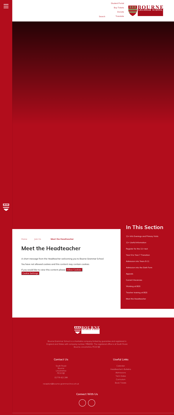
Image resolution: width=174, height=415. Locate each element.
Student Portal (117, 3)
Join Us (37, 239)
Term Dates (121, 376)
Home (24, 239)
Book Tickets (120, 383)
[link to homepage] (6, 208)
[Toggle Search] (91, 16)
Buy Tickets (119, 7)
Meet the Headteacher (62, 239)
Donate (120, 12)
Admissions (121, 372)
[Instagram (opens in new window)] (82, 403)
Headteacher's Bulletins (120, 369)
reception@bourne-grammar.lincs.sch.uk (61, 384)
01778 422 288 (61, 377)
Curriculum (120, 379)
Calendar (120, 366)
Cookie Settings (30, 273)
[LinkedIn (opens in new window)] (91, 403)
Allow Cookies (74, 269)
